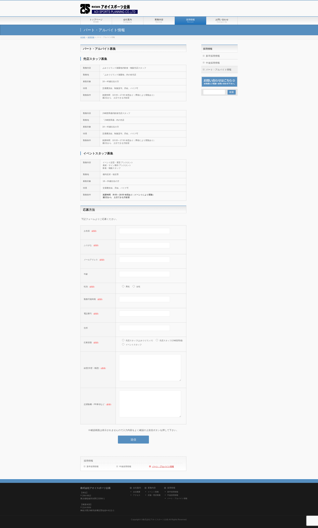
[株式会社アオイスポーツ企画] (109, 10)
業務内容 (152, 488)
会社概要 (136, 492)
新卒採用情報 (93, 466)
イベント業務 (153, 492)
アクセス (136, 495)
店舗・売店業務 (154, 495)
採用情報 (88, 460)
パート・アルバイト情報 (163, 466)
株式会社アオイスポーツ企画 (155, 519)
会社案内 (137, 488)
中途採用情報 (125, 466)
